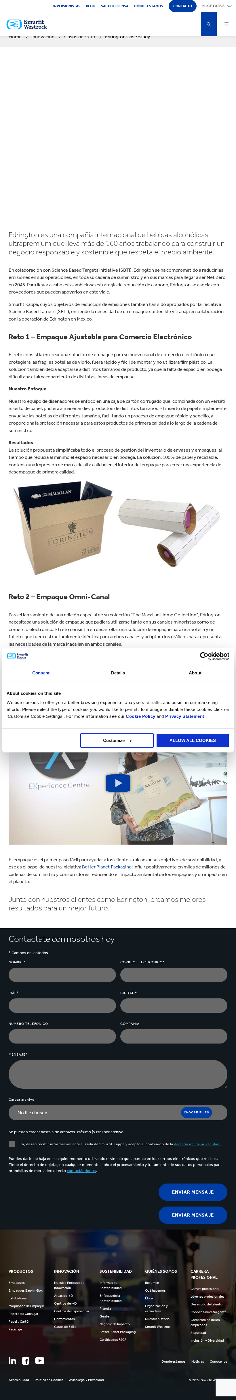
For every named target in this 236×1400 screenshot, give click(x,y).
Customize (114, 740)
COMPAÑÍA (130, 1024)
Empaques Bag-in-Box (26, 1290)
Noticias (197, 1361)
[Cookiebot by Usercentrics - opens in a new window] (204, 656)
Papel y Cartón (20, 1322)
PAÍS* (14, 993)
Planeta (105, 1309)
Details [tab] (118, 672)
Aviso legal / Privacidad (86, 1380)
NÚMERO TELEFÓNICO (28, 1024)
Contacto (182, 6)
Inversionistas (66, 6)
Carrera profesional (205, 1289)
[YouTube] (39, 1360)
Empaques (17, 1283)
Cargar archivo (22, 1100)
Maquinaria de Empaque (27, 1306)
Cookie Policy (140, 716)
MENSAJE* (18, 1054)
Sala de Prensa (114, 6)
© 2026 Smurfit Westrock (208, 1380)
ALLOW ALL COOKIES (193, 740)
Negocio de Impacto (115, 1324)
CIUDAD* (128, 993)
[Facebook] (25, 1361)
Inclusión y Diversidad (207, 1340)
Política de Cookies (49, 1380)
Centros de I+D (65, 1303)
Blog (90, 6)
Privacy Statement (184, 716)
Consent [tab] (41, 672)
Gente (104, 1316)
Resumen (152, 1283)
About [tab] (195, 672)
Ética (149, 1298)
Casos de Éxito (65, 1327)
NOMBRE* (17, 962)
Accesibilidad (19, 1380)
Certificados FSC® (113, 1340)
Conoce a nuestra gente (209, 1312)
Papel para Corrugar (23, 1314)
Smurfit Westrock (158, 1327)
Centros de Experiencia (71, 1311)
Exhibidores (18, 1298)
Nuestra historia (157, 1319)
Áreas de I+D (63, 1296)
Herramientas (64, 1319)
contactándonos (81, 1170)
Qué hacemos (155, 1290)
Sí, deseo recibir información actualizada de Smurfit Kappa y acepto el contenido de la (121, 1144)
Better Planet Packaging (107, 867)
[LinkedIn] (12, 1360)
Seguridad (198, 1333)
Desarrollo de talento (206, 1304)
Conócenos (218, 1361)
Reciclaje (15, 1329)
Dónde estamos (148, 6)
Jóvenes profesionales (207, 1296)
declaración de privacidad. (197, 1144)
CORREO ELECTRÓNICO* (142, 962)
